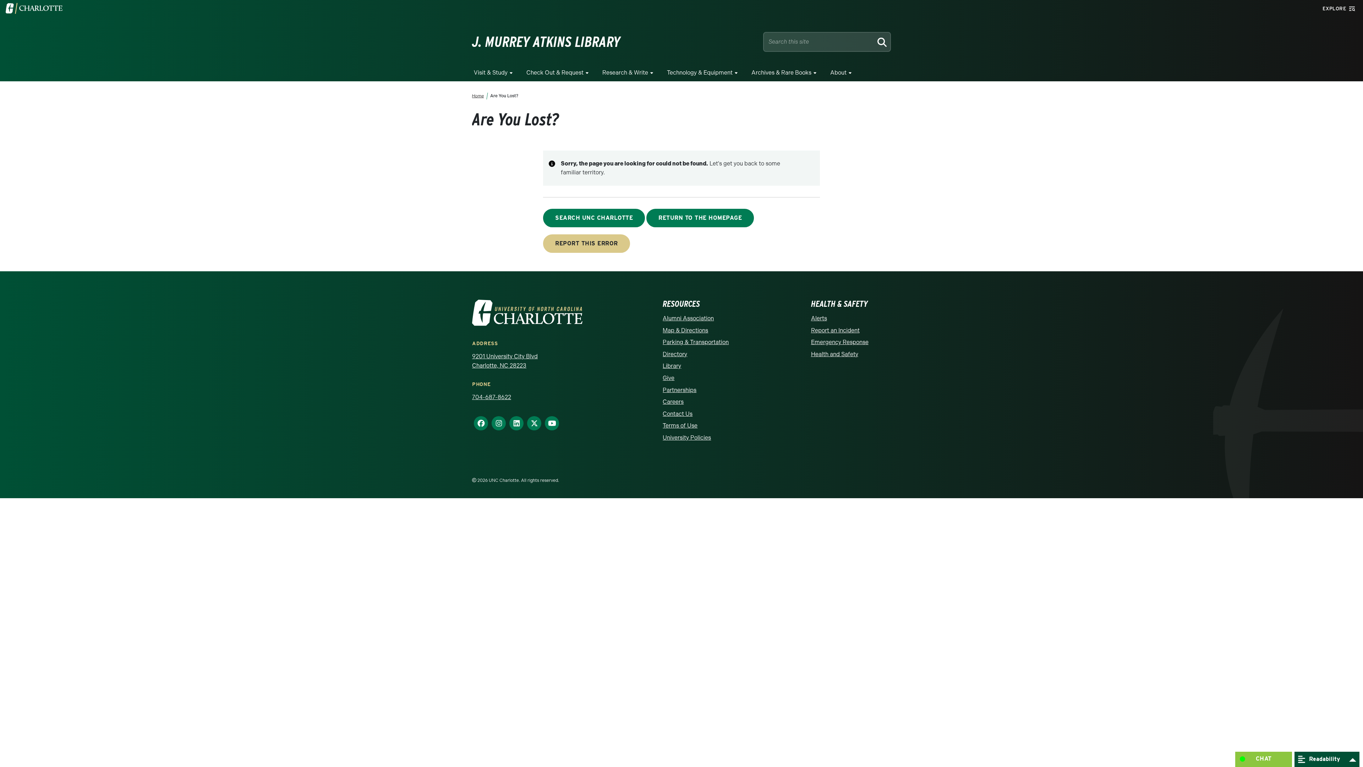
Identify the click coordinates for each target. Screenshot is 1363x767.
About (838, 72)
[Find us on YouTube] (549, 423)
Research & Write (625, 72)
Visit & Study (491, 72)
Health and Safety (834, 354)
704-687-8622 (491, 397)
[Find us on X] (531, 423)
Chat (1264, 758)
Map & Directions (685, 330)
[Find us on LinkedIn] (513, 423)
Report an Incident (835, 330)
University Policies (687, 437)
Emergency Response (840, 342)
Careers (673, 401)
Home (478, 95)
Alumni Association (688, 318)
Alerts (819, 318)
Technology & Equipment (700, 72)
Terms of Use (680, 425)
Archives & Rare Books (781, 72)
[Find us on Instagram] (496, 423)
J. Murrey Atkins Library (546, 42)
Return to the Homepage (700, 217)
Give (668, 378)
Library (672, 366)
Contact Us (678, 413)
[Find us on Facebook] (478, 423)
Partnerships (679, 390)
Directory (675, 354)
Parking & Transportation (696, 342)
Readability (1323, 758)
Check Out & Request (555, 72)
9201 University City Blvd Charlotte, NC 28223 (505, 361)
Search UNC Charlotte (594, 217)
